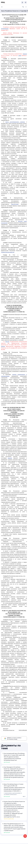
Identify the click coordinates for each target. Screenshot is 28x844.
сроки (19, 55)
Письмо (7, 341)
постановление (5, 28)
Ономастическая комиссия (7, 252)
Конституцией (14, 204)
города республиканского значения (15, 122)
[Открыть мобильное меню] (25, 2)
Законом (25, 53)
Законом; (10, 458)
